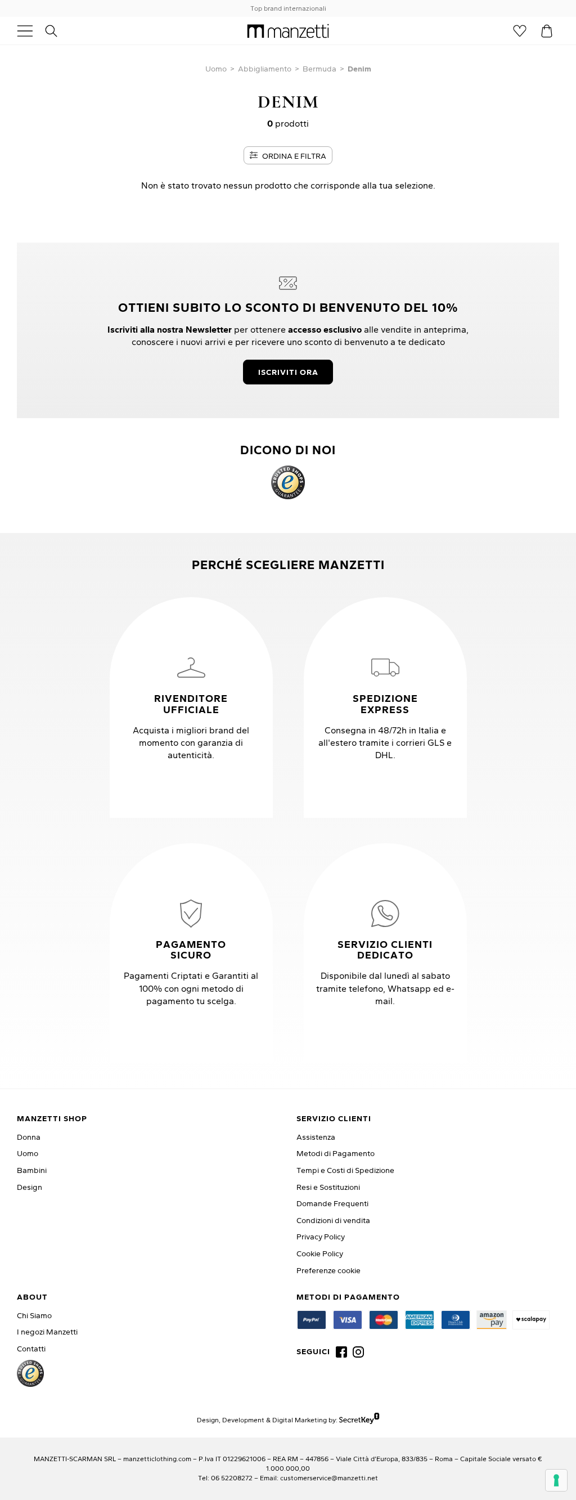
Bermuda (319, 69)
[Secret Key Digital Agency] (359, 1420)
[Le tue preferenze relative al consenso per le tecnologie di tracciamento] (556, 1480)
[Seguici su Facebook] (341, 1352)
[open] (29, 31)
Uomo (216, 69)
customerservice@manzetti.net (329, 1478)
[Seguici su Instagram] (358, 1352)
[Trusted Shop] (288, 482)
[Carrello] (546, 31)
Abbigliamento (264, 69)
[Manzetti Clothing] (288, 31)
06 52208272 (232, 1478)
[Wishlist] (519, 31)
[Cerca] (57, 31)
